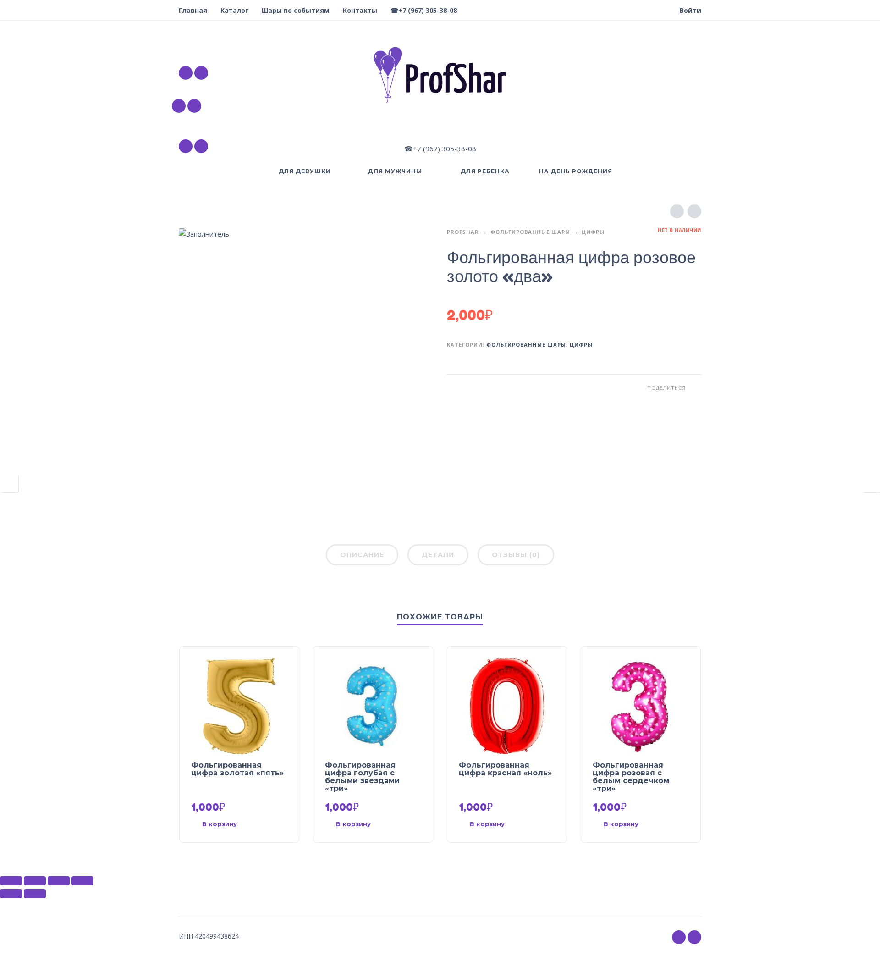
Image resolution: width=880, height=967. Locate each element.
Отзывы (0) (516, 555)
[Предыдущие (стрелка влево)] (11, 893)
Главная (193, 10)
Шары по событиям (296, 10)
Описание (362, 555)
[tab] (362, 556)
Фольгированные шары (530, 231)
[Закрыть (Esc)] (11, 880)
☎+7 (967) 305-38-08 (423, 10)
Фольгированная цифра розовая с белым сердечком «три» (631, 777)
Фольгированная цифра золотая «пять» (237, 769)
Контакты (360, 10)
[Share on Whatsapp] (694, 387)
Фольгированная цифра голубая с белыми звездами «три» (362, 777)
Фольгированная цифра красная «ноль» (505, 769)
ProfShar (463, 231)
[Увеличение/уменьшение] (83, 880)
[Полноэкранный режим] (59, 880)
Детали (438, 555)
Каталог (234, 10)
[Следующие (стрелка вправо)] (35, 893)
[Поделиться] (35, 880)
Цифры (593, 231)
